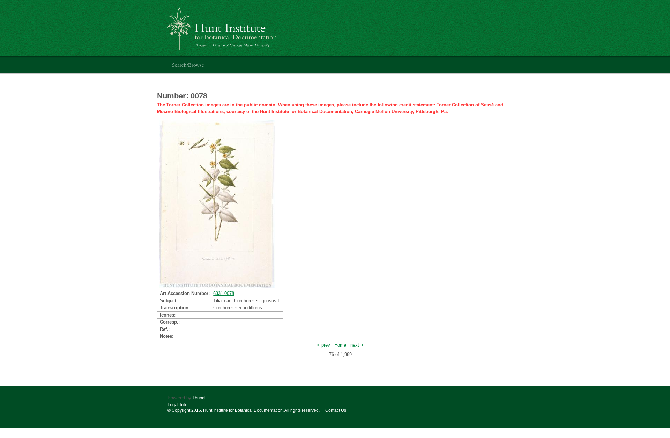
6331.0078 (223, 293)
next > (356, 345)
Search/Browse (188, 64)
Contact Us (335, 410)
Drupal (199, 397)
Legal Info (177, 404)
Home (340, 345)
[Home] (223, 26)
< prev (323, 345)
